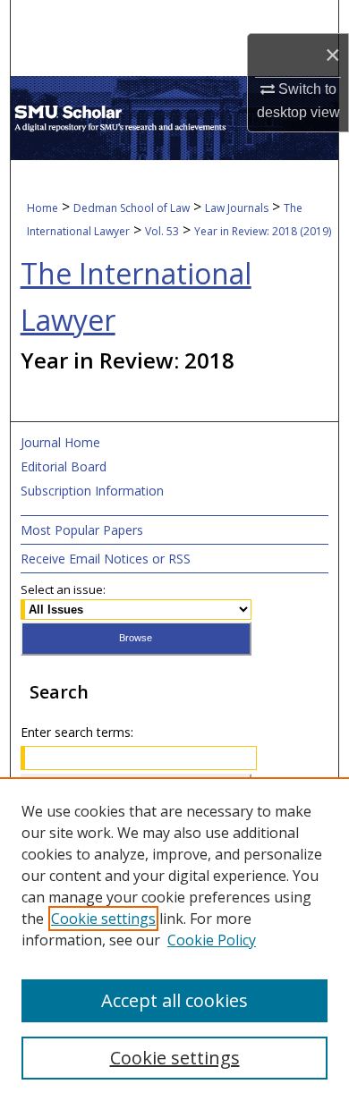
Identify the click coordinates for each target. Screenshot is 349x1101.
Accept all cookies (174, 1000)
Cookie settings (103, 918)
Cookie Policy (211, 940)
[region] (174, 939)
